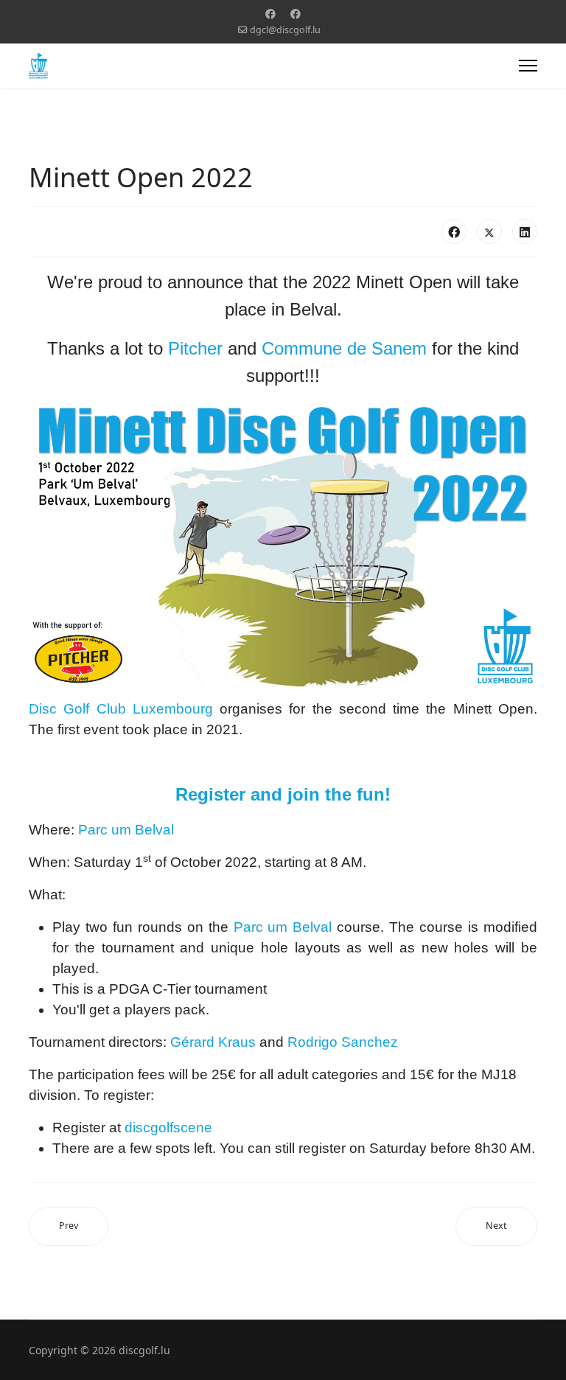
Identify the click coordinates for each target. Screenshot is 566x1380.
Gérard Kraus (213, 1042)
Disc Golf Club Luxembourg (121, 709)
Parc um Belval (126, 829)
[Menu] (528, 65)
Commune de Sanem (344, 348)
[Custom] (295, 14)
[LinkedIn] (524, 231)
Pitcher (195, 348)
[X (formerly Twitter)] (489, 231)
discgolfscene (168, 1127)
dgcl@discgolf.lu (285, 30)
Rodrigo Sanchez (342, 1042)
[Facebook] (270, 14)
